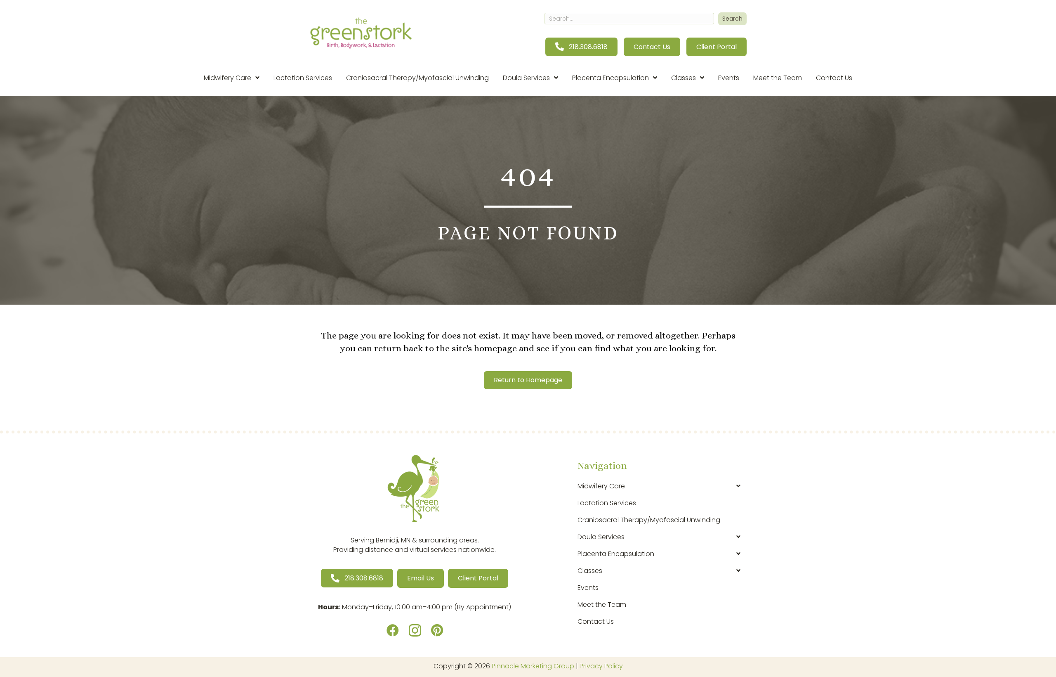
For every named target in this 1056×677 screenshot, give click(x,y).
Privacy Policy (601, 666)
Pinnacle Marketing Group (533, 666)
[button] (732, 18)
